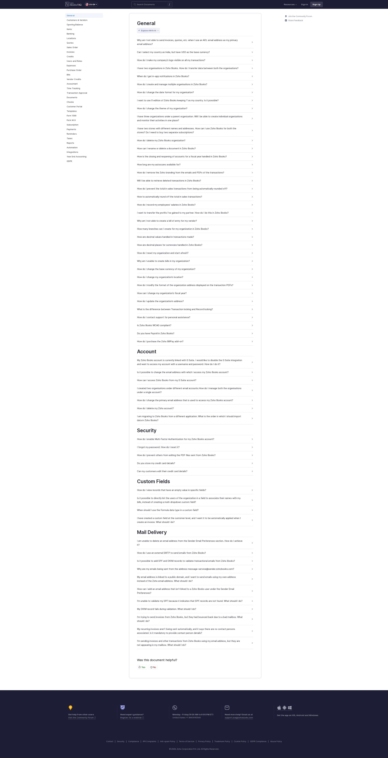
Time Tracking (73, 88)
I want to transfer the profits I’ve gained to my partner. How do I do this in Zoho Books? (183, 212)
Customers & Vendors (77, 20)
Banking (70, 33)
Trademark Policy (222, 741)
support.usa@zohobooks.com (239, 717)
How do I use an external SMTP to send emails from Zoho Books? (171, 552)
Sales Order (72, 47)
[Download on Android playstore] (279, 709)
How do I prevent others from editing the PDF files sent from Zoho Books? (176, 455)
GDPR (69, 161)
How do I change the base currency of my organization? (166, 269)
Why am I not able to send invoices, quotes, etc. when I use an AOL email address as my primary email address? (187, 42)
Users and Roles (74, 61)
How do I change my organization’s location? (160, 277)
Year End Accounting (76, 156)
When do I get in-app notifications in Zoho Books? (163, 76)
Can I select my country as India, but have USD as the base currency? (173, 52)
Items (69, 29)
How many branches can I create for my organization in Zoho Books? (173, 228)
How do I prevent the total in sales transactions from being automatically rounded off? (182, 188)
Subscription (72, 124)
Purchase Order (74, 70)
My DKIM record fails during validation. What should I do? (166, 609)
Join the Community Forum (300, 16)
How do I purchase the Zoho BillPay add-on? (160, 341)
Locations (71, 38)
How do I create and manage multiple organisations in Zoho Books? (172, 84)
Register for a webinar (131, 717)
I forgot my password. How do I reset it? (158, 447)
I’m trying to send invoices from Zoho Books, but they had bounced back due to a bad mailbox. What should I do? (190, 619)
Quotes (70, 43)
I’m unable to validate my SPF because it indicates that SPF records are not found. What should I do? (189, 600)
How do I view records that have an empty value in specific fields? (171, 490)
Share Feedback (295, 20)
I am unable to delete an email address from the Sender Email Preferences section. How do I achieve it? (189, 542)
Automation (72, 147)
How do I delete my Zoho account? (155, 408)
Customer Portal (74, 106)
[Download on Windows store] (290, 709)
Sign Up (317, 4)
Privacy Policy (204, 741)
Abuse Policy (276, 741)
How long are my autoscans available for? (159, 164)
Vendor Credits (74, 79)
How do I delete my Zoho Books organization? (161, 140)
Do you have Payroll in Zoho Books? (155, 333)
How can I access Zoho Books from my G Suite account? (166, 380)
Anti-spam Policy (167, 741)
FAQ (79, 4)
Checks (70, 102)
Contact (109, 741)
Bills (68, 74)
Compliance (133, 741)
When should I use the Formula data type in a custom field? (168, 510)
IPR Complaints (149, 741)
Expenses (71, 65)
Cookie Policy (240, 741)
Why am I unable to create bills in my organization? (163, 261)
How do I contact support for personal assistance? (163, 317)
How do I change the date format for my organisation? (165, 92)
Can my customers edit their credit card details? (162, 471)
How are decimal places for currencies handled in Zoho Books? (169, 244)
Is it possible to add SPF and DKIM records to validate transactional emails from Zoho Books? (186, 560)
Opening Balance (75, 24)
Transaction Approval (77, 93)
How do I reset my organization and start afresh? (162, 253)
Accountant (72, 84)
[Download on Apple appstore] (284, 709)
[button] (90, 4)
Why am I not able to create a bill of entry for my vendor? (167, 220)
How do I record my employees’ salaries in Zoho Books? (166, 204)
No (154, 667)
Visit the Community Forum (81, 717)
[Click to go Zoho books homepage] (71, 4)
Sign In (304, 4)
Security (120, 741)
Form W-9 (71, 120)
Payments (71, 129)
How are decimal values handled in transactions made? (165, 236)
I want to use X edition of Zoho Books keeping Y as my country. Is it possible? (178, 100)
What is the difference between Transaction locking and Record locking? (175, 309)
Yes (143, 667)
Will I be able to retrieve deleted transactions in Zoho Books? (169, 180)
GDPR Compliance (258, 741)
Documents (72, 97)
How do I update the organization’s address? (160, 301)
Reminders (72, 134)
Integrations (72, 152)
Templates (72, 111)
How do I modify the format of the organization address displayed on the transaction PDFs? (185, 285)
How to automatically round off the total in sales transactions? (169, 196)
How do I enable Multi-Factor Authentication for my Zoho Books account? (175, 439)
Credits (70, 56)
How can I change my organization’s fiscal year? (162, 293)
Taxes (69, 138)
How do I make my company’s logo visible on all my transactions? (171, 60)
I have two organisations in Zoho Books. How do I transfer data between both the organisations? (187, 68)
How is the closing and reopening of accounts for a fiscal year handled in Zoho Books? (182, 156)
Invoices (70, 52)
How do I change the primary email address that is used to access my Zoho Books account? (185, 400)
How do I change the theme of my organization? (162, 108)
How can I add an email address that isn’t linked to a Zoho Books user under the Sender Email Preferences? (185, 590)
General (71, 15)
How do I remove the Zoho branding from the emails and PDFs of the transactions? (180, 172)
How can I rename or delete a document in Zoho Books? (166, 148)
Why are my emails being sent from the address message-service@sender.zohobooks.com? (185, 568)
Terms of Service (186, 741)
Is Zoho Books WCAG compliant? (154, 325)
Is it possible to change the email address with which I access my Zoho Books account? (183, 372)
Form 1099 (71, 115)
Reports (70, 143)
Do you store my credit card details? (156, 463)
